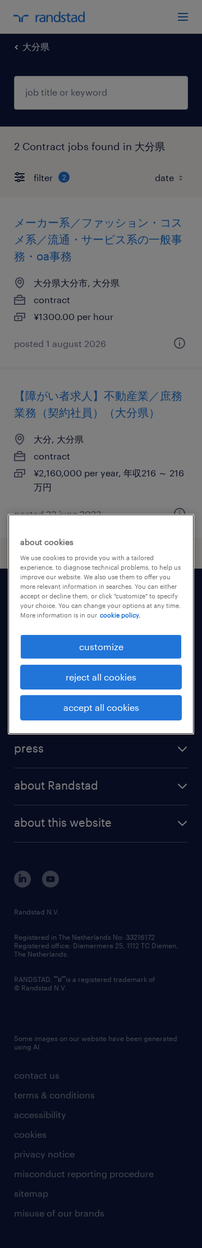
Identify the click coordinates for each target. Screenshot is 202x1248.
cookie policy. (120, 615)
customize (101, 646)
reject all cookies (101, 677)
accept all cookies (101, 707)
